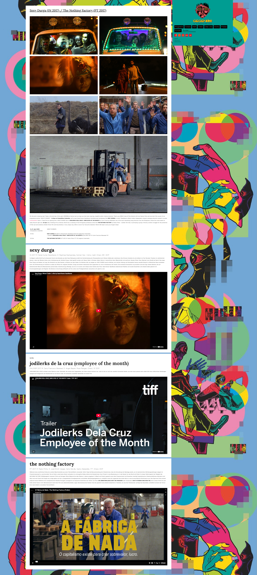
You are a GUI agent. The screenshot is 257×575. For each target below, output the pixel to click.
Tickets (188, 27)
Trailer (200, 27)
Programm (179, 27)
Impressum (177, 40)
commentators (33, 220)
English (176, 38)
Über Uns (208, 27)
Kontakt (178, 30)
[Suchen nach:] (189, 30)
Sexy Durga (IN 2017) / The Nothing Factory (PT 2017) (68, 10)
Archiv (216, 27)
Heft (194, 27)
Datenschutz (177, 41)
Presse (224, 27)
